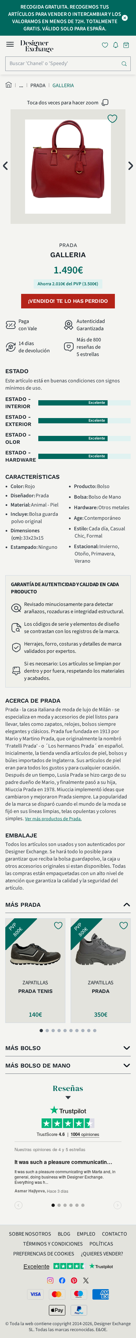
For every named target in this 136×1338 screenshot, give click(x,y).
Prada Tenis (35, 991)
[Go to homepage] (37, 46)
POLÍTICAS (101, 1244)
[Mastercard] (57, 1294)
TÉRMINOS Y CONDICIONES (53, 1244)
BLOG (64, 1234)
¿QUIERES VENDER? (102, 1253)
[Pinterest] (74, 1280)
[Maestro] (79, 1294)
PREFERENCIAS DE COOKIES (43, 1253)
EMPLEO (86, 1234)
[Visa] (35, 1294)
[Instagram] (50, 1280)
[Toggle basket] (127, 45)
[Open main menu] (10, 45)
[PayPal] (79, 1310)
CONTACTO (114, 1234)
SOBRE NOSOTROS (30, 1234)
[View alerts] (117, 46)
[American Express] (101, 1294)
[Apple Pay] (57, 1310)
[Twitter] (86, 1280)
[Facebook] (62, 1280)
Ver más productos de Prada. (53, 819)
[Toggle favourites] (106, 45)
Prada (100, 991)
